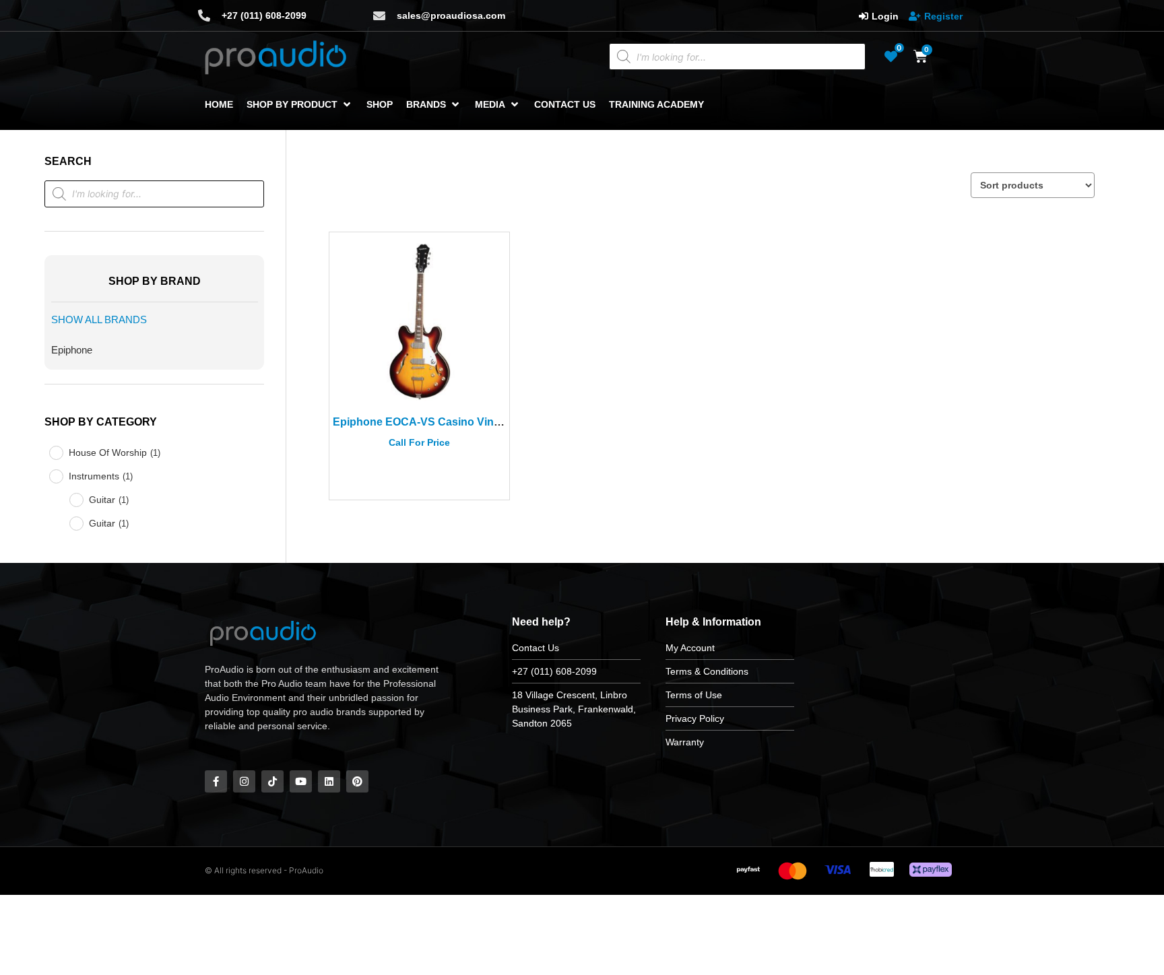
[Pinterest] (357, 781)
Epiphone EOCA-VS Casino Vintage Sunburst (450, 422)
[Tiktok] (272, 781)
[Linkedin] (329, 781)
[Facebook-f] (216, 781)
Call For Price (419, 442)
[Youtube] (301, 781)
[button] (300, 105)
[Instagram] (244, 781)
